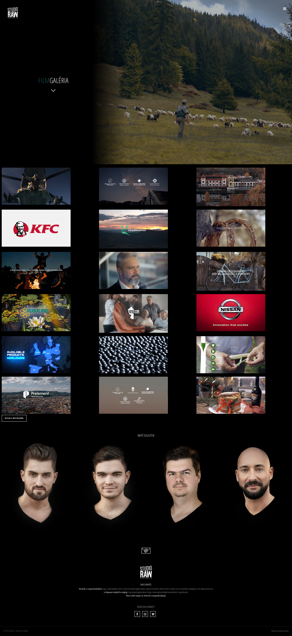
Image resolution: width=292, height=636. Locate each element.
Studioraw (11, 631)
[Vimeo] (153, 614)
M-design (25, 631)
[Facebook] (137, 614)
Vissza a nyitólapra (14, 418)
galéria (53, 80)
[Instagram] (145, 614)
